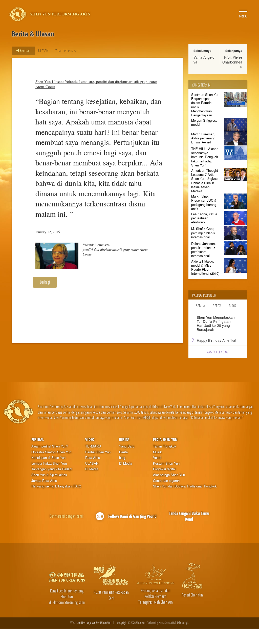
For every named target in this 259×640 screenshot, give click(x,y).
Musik (157, 452)
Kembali (24, 50)
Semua (200, 305)
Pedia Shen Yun (165, 439)
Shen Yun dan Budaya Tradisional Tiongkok (185, 486)
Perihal (37, 439)
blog (122, 457)
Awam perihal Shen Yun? (49, 446)
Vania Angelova (203, 59)
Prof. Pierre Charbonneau (232, 62)
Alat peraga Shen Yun (169, 475)
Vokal (157, 457)
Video (89, 439)
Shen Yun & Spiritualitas (49, 475)
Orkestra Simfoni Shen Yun (51, 452)
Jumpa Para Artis (44, 480)
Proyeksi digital (164, 469)
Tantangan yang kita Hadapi (51, 469)
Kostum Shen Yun (166, 463)
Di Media (91, 469)
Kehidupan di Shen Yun (48, 457)
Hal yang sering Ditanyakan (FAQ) (56, 486)
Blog (232, 305)
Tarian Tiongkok (164, 446)
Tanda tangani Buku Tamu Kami (189, 516)
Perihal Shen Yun (98, 452)
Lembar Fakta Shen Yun (49, 463)
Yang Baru (126, 446)
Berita (217, 305)
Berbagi (45, 282)
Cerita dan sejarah (166, 480)
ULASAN (43, 50)
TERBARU (93, 446)
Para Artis (92, 457)
